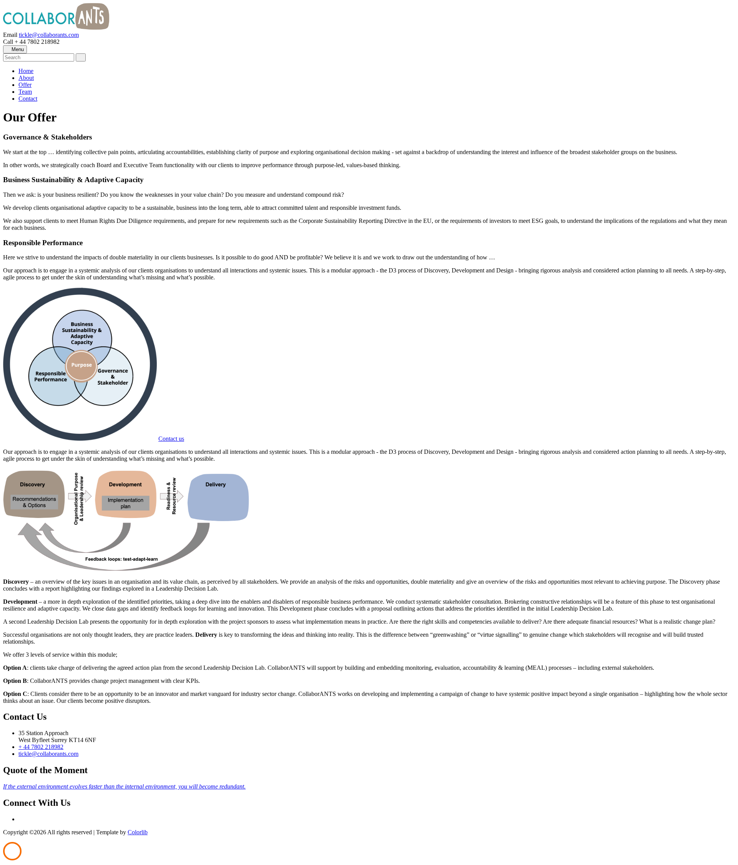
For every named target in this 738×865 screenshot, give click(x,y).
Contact (27, 98)
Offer (25, 84)
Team (25, 91)
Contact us (171, 438)
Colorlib (138, 832)
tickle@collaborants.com (49, 35)
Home (25, 71)
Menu (17, 49)
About (26, 78)
